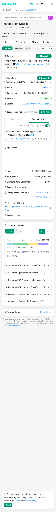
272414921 (42, 87)
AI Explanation (44, 56)
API (44, 48)
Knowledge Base (13, 325)
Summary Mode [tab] (39, 119)
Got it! (8, 505)
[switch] (31, 125)
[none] (32, 4)
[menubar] (37, 4)
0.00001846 (31, 10)
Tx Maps (46, 112)
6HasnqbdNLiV (41, 193)
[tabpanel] (28, 184)
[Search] (50, 18)
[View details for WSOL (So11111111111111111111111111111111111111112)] (14, 64)
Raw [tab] (28, 48)
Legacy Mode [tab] (17, 119)
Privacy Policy (30, 501)
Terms (17, 501)
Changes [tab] (18, 48)
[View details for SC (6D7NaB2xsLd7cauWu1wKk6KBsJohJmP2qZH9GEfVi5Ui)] (30, 61)
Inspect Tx (45, 78)
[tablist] (16, 48)
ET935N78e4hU (42, 197)
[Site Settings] (42, 4)
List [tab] (10, 231)
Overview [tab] (7, 48)
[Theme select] (37, 4)
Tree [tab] (20, 231)
